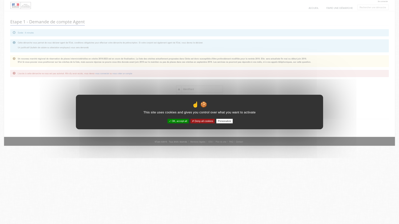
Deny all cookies (203, 121)
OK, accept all (179, 121)
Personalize (224, 121)
